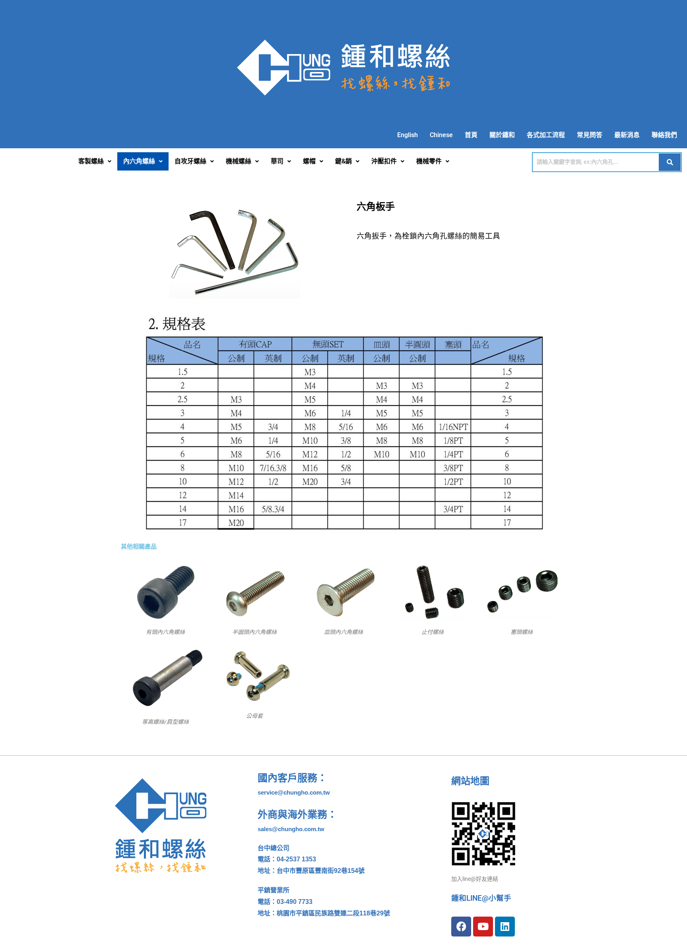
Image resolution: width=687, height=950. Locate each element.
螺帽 (309, 161)
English (407, 135)
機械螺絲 (238, 161)
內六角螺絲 (139, 161)
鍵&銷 (343, 161)
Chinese (441, 135)
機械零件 (429, 161)
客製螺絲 (91, 161)
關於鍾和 (502, 135)
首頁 (471, 135)
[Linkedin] (505, 926)
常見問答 (589, 135)
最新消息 (627, 135)
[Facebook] (461, 926)
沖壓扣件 (384, 161)
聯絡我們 (664, 135)
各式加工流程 (546, 135)
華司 (277, 161)
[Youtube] (483, 926)
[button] (94, 161)
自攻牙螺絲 (190, 161)
